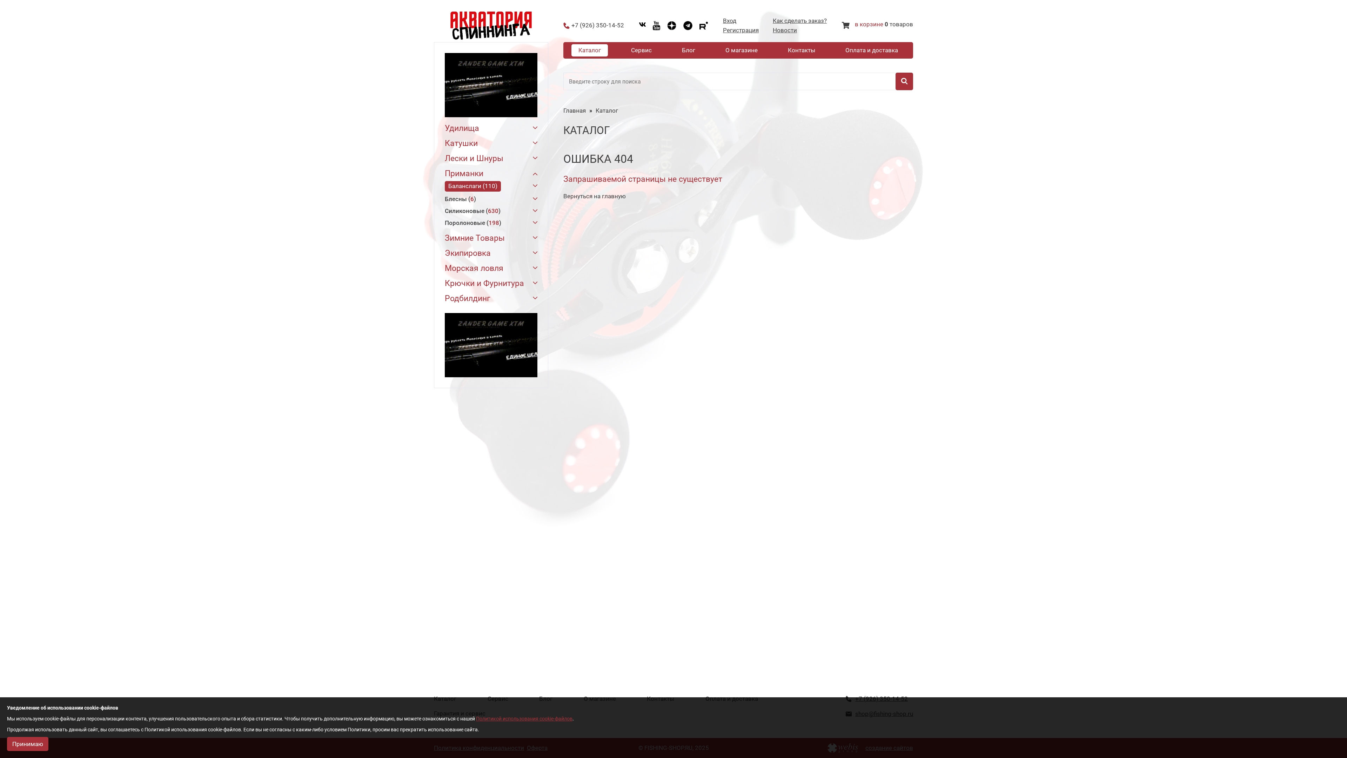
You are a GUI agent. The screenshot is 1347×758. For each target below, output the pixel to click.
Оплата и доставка (871, 50)
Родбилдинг (467, 298)
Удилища (462, 128)
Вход (729, 21)
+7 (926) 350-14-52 (597, 25)
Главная (574, 110)
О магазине (741, 50)
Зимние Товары (475, 238)
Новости (785, 30)
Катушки (461, 143)
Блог (688, 50)
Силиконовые (471, 210)
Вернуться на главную (594, 196)
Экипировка (468, 253)
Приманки (464, 173)
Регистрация (741, 30)
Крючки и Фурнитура (484, 283)
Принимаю (27, 743)
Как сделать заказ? (800, 21)
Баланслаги (471, 186)
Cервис (641, 50)
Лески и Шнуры (474, 158)
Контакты (801, 50)
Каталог (589, 50)
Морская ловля (474, 268)
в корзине (869, 24)
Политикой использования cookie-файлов (524, 719)
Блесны (459, 198)
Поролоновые (472, 222)
